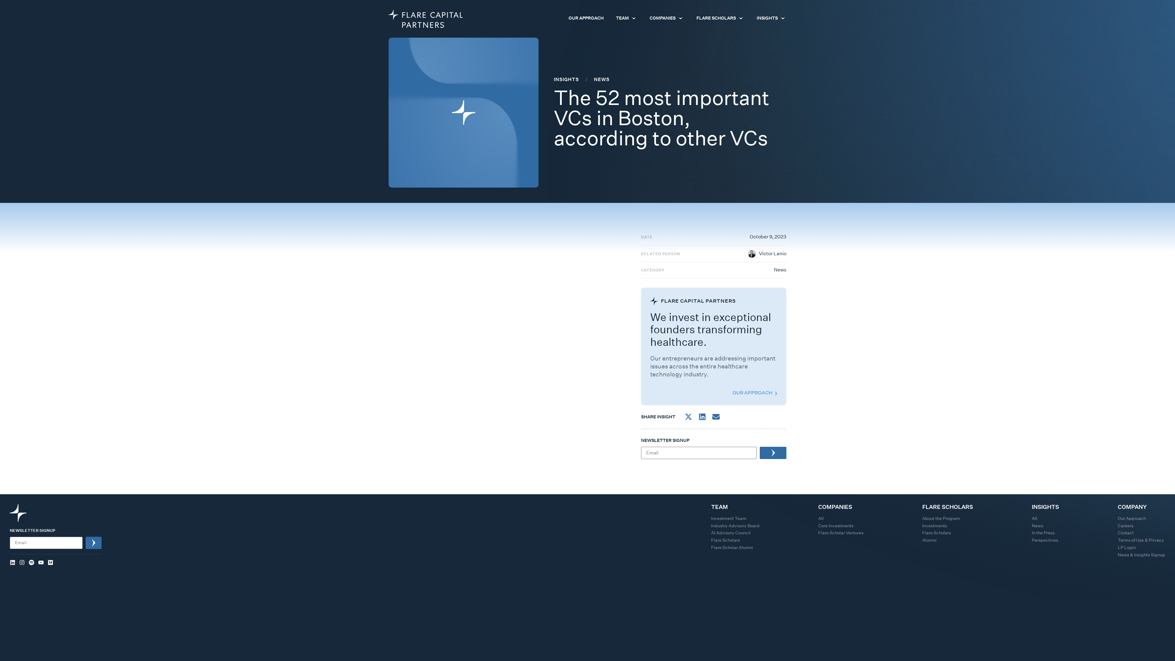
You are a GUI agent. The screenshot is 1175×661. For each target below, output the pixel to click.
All (821, 518)
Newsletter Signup (665, 440)
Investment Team (728, 518)
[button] (688, 417)
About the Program (941, 518)
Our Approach (1132, 518)
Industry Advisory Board (735, 525)
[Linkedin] (12, 562)
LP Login (1127, 547)
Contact (1126, 533)
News (780, 270)
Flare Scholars (725, 540)
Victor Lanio (772, 253)
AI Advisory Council (731, 533)
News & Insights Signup (1141, 555)
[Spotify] (31, 562)
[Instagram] (22, 562)
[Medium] (50, 562)
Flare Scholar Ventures (841, 533)
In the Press (1043, 533)
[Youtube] (41, 562)
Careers (1125, 525)
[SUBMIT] (773, 453)
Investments (934, 525)
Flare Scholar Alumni (732, 547)
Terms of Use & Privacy (1141, 540)
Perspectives (1045, 540)
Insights (566, 79)
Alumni (929, 540)
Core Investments (835, 525)
